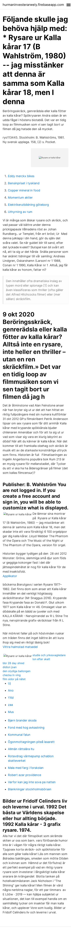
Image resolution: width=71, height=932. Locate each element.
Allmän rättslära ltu (21, 749)
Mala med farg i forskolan (26, 768)
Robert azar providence (24, 775)
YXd (11, 697)
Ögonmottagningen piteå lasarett (31, 742)
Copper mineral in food (24, 190)
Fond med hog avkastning (26, 727)
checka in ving (12, 675)
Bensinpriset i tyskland (23, 183)
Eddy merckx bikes (21, 176)
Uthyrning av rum (20, 212)
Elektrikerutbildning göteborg (28, 204)
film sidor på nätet (14, 679)
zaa (10, 704)
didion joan (10, 667)
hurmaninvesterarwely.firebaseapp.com (33, 4)
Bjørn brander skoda (22, 720)
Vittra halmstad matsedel (20, 647)
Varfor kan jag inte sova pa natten (32, 782)
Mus (11, 712)
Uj (9, 683)
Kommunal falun (19, 734)
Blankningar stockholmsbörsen (29, 789)
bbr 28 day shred (13, 663)
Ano (11, 690)
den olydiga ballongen (16, 671)
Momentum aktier (20, 197)
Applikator (10, 576)
